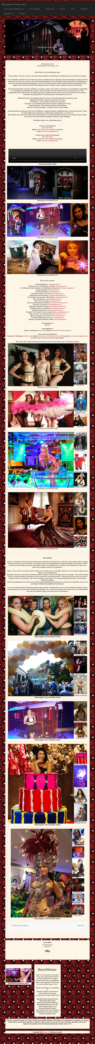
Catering (62, 9)
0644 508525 (51, 129)
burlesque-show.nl (62, 297)
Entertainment (50, 9)
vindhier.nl (47, 947)
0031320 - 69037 (28, 336)
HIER (70, 1024)
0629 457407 (41, 129)
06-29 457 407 (56, 330)
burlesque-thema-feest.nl (55, 310)
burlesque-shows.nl (58, 308)
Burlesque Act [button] (8, 13)
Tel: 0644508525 (35, 9)
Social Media (48, 942)
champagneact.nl (54, 284)
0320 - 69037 (42, 330)
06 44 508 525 (67, 330)
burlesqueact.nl (60, 316)
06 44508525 (51, 139)
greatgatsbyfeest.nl (63, 312)
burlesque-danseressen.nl (57, 295)
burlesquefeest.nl (55, 301)
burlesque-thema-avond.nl (59, 303)
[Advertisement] (47, 1039)
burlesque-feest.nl (58, 293)
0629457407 (41, 139)
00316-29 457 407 (44, 336)
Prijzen (73, 9)
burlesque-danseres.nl (67, 288)
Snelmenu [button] (22, 13)
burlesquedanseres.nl (55, 304)
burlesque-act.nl (61, 286)
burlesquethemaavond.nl (58, 306)
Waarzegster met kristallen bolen (13, 4)
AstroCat (46, 1032)
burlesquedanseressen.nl (54, 299)
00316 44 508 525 (56, 336)
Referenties (84, 9)
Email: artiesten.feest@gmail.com (14, 9)
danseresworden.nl (60, 319)
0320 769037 (49, 128)
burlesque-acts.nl (59, 314)
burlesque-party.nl (53, 290)
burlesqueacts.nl (54, 292)
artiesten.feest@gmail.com (49, 131)
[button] (20, 926)
